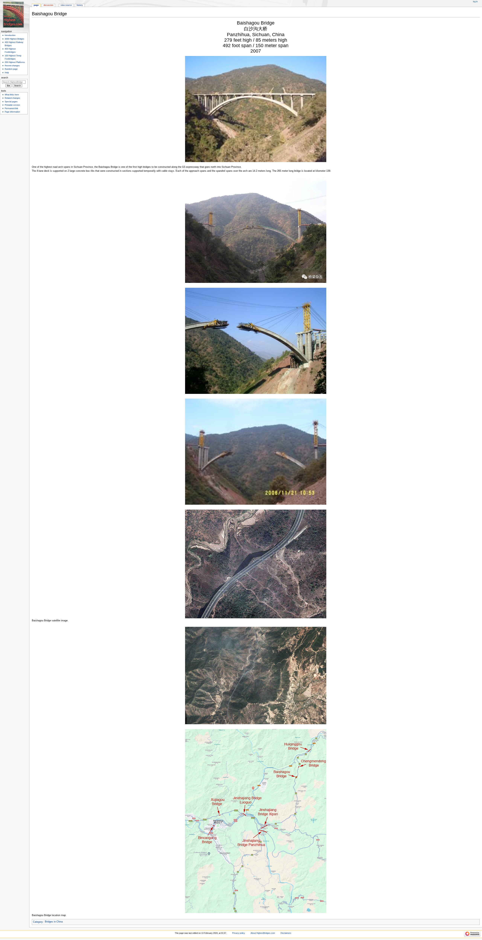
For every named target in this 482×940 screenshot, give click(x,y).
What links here (12, 94)
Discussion (48, 5)
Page (36, 5)
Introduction (10, 35)
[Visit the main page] (14, 14)
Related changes (12, 98)
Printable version (12, 105)
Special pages (11, 101)
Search (4, 78)
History (80, 5)
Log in (475, 1)
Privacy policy (238, 933)
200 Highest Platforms (15, 62)
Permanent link (11, 108)
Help (7, 72)
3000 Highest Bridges (14, 39)
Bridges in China (54, 921)
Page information (12, 112)
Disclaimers (286, 933)
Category (38, 921)
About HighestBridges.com (263, 933)
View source (66, 5)
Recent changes (12, 65)
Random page (11, 69)
